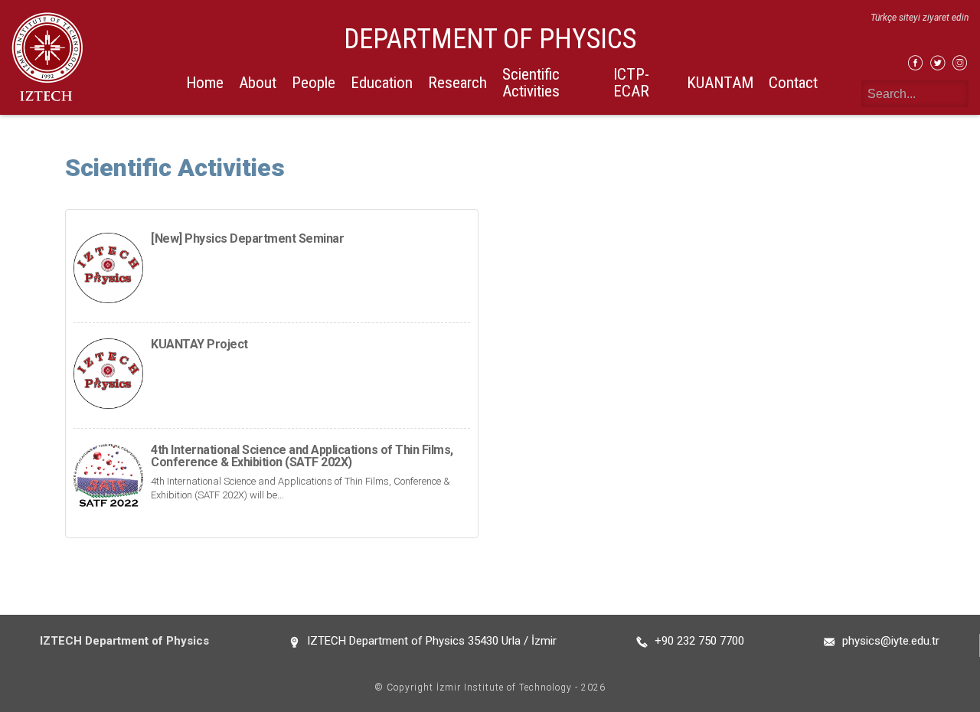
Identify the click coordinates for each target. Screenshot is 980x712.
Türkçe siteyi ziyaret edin (920, 17)
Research (457, 82)
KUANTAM (720, 82)
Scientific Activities (531, 82)
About (257, 82)
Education (382, 82)
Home (205, 82)
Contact (793, 82)
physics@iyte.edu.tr (890, 641)
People (313, 82)
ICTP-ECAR (631, 82)
